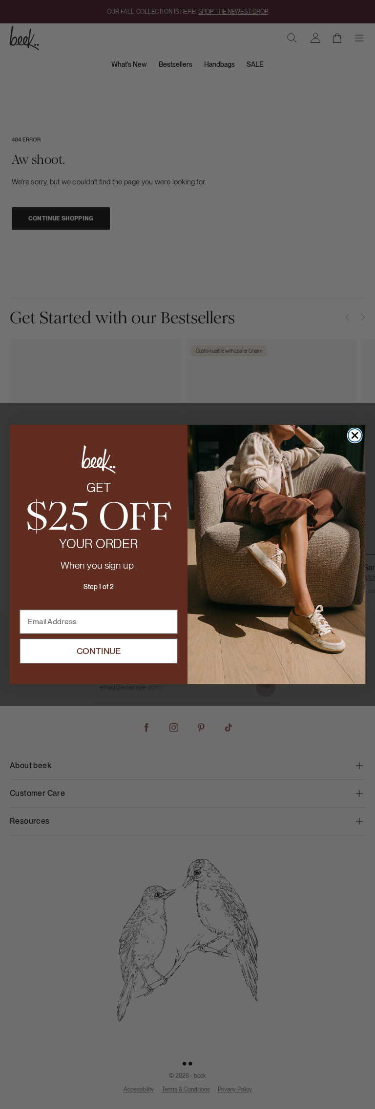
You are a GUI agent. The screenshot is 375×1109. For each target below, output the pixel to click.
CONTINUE (99, 651)
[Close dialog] (355, 435)
